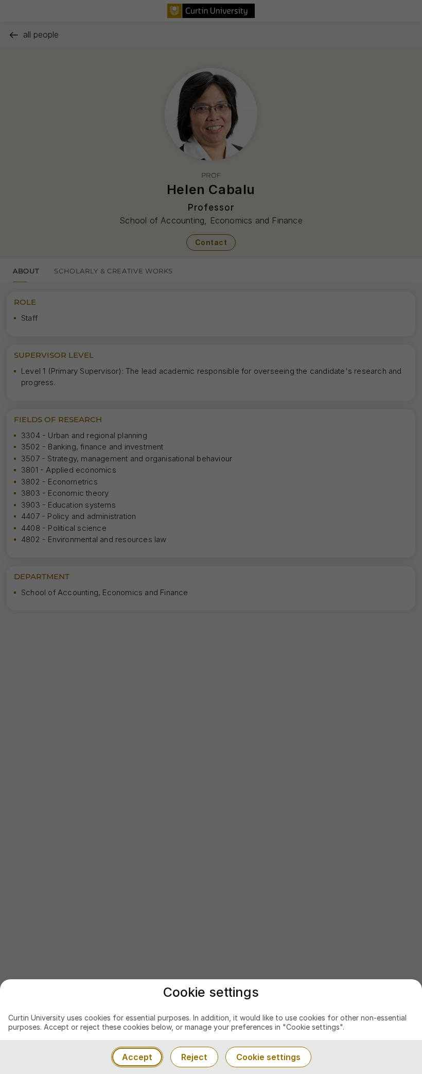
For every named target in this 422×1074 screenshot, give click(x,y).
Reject (194, 1057)
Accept (137, 1057)
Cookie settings (268, 1057)
